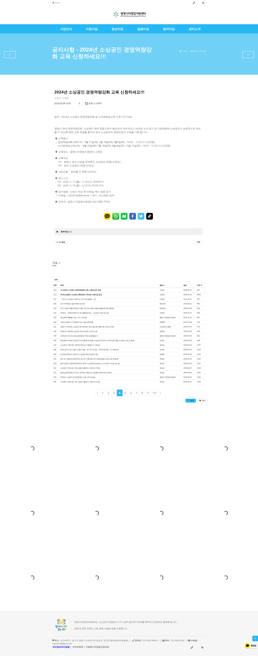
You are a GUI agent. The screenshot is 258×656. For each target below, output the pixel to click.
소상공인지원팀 (165, 327)
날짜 (185, 285)
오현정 (162, 295)
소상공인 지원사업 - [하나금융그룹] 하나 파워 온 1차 (79, 368)
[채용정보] (248, 54)
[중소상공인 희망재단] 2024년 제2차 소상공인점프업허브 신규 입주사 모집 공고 (89, 363)
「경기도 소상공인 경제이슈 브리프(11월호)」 (77, 299)
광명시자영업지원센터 (168, 317)
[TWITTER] (141, 216)
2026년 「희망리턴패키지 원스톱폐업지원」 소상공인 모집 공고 (83, 313)
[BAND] (115, 216)
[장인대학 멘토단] (10, 54)
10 (154, 393)
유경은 (162, 340)
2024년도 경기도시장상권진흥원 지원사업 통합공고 (79, 336)
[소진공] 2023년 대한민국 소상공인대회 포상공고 (78, 354)
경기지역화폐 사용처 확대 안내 (71, 304)
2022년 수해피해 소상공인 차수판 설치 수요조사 (77, 331)
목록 (198, 242)
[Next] (160, 393)
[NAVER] (124, 216)
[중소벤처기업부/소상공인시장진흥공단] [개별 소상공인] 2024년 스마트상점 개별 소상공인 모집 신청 (96, 340)
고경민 (162, 290)
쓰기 (192, 400)
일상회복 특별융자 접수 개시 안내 (72, 317)
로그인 (57, 2)
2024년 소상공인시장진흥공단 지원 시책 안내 (76, 377)
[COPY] (149, 216)
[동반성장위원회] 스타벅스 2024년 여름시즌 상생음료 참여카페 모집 (84, 373)
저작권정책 (77, 646)
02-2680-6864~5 (193, 2)
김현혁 (162, 331)
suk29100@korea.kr (62, 643)
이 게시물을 (60, 242)
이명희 (65, 98)
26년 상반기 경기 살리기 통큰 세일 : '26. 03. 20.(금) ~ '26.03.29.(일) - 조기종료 (88, 350)
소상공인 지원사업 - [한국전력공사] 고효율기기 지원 (79, 345)
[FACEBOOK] (132, 216)
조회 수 (199, 285)
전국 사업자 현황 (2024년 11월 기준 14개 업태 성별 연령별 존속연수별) (86, 308)
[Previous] (97, 393)
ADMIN (162, 322)
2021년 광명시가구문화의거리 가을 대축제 (75, 322)
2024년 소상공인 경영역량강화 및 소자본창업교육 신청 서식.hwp (96, 116)
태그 (204, 400)
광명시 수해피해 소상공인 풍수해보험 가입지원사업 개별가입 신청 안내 (86, 327)
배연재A (163, 304)
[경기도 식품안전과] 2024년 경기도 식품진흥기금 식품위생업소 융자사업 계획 (88, 359)
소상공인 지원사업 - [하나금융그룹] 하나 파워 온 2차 (79, 382)
